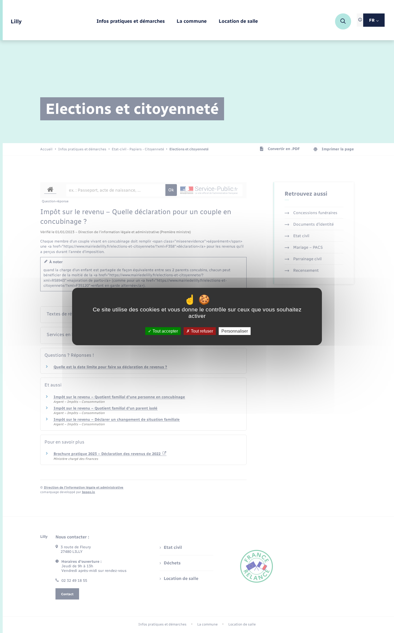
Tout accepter (164, 331)
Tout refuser (201, 331)
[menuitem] (130, 21)
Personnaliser (234, 331)
